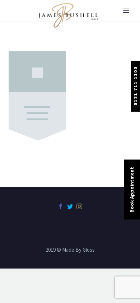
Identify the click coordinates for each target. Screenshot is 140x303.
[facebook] (61, 206)
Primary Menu (126, 10)
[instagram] (79, 206)
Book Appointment (132, 190)
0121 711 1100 (135, 86)
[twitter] (70, 206)
